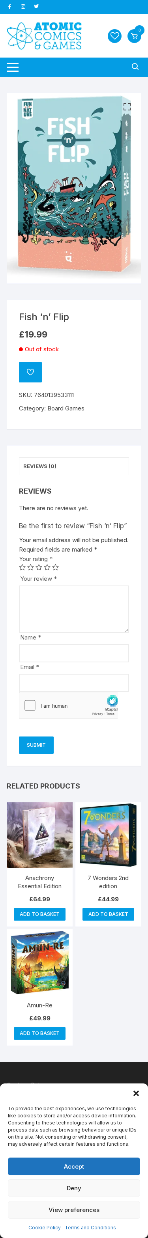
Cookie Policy (44, 1228)
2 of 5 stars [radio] (30, 567)
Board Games (65, 408)
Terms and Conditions (90, 1228)
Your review (38, 578)
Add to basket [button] (40, 914)
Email (29, 667)
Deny (74, 1188)
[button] (136, 1093)
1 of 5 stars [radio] (22, 567)
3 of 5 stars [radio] (39, 567)
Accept (74, 1166)
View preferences (74, 1210)
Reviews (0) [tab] (39, 466)
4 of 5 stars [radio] (47, 567)
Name (30, 637)
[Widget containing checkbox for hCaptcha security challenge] (68, 705)
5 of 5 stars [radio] (55, 567)
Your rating (35, 559)
